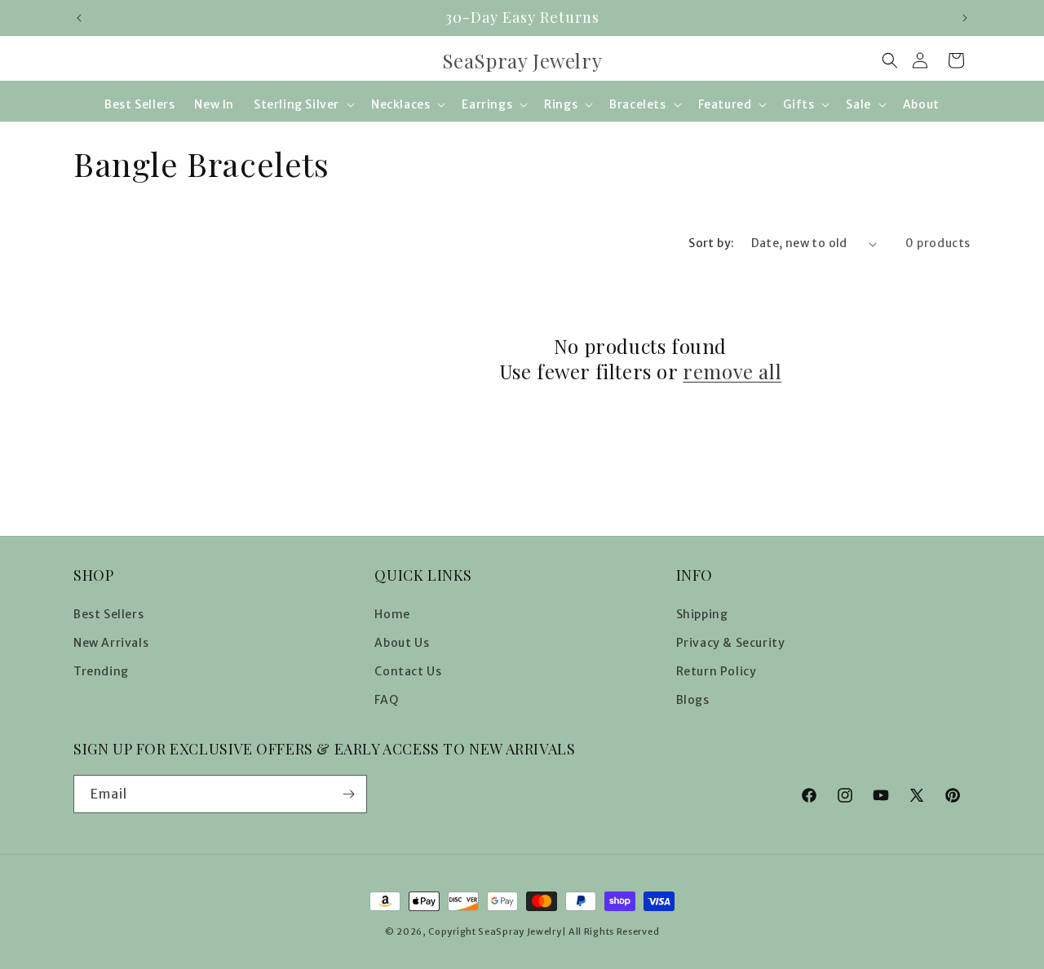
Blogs (693, 699)
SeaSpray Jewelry (519, 931)
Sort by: (711, 243)
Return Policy (716, 671)
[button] (890, 60)
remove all (732, 371)
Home (391, 614)
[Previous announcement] (79, 17)
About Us (401, 642)
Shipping (702, 614)
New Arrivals (110, 642)
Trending (101, 671)
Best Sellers (108, 614)
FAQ (386, 699)
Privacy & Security (730, 642)
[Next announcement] (965, 17)
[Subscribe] (348, 794)
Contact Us (407, 671)
